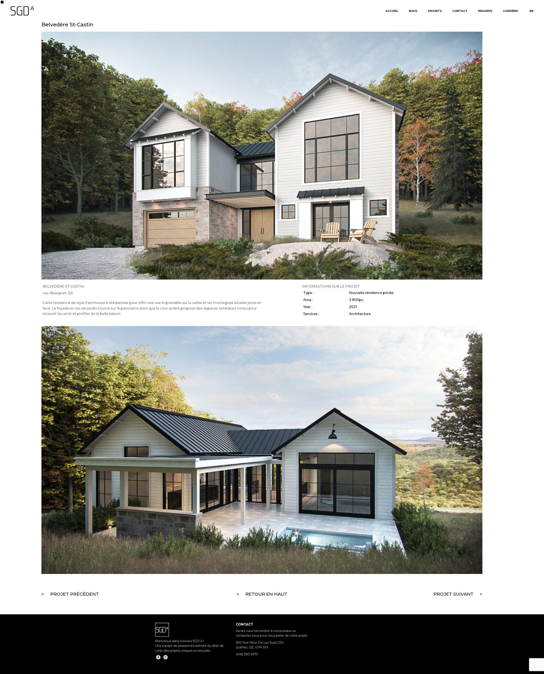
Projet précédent (74, 594)
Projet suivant (453, 594)
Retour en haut (266, 594)
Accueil (391, 11)
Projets (435, 11)
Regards (485, 11)
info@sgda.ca (246, 661)
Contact (460, 11)
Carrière (510, 11)
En (531, 11)
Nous (413, 11)
